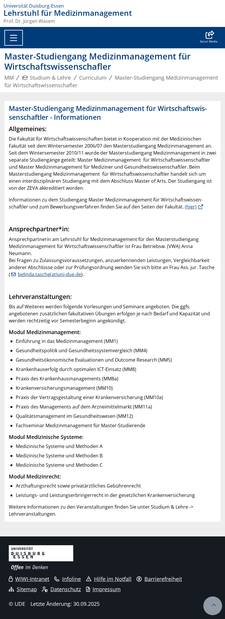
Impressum (107, 589)
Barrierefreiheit (163, 578)
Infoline (71, 578)
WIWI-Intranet (32, 578)
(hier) (191, 207)
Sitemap (27, 589)
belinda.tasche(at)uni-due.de (49, 274)
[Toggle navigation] (13, 38)
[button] (209, 37)
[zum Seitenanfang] (212, 605)
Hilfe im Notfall (113, 578)
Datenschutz (65, 589)
